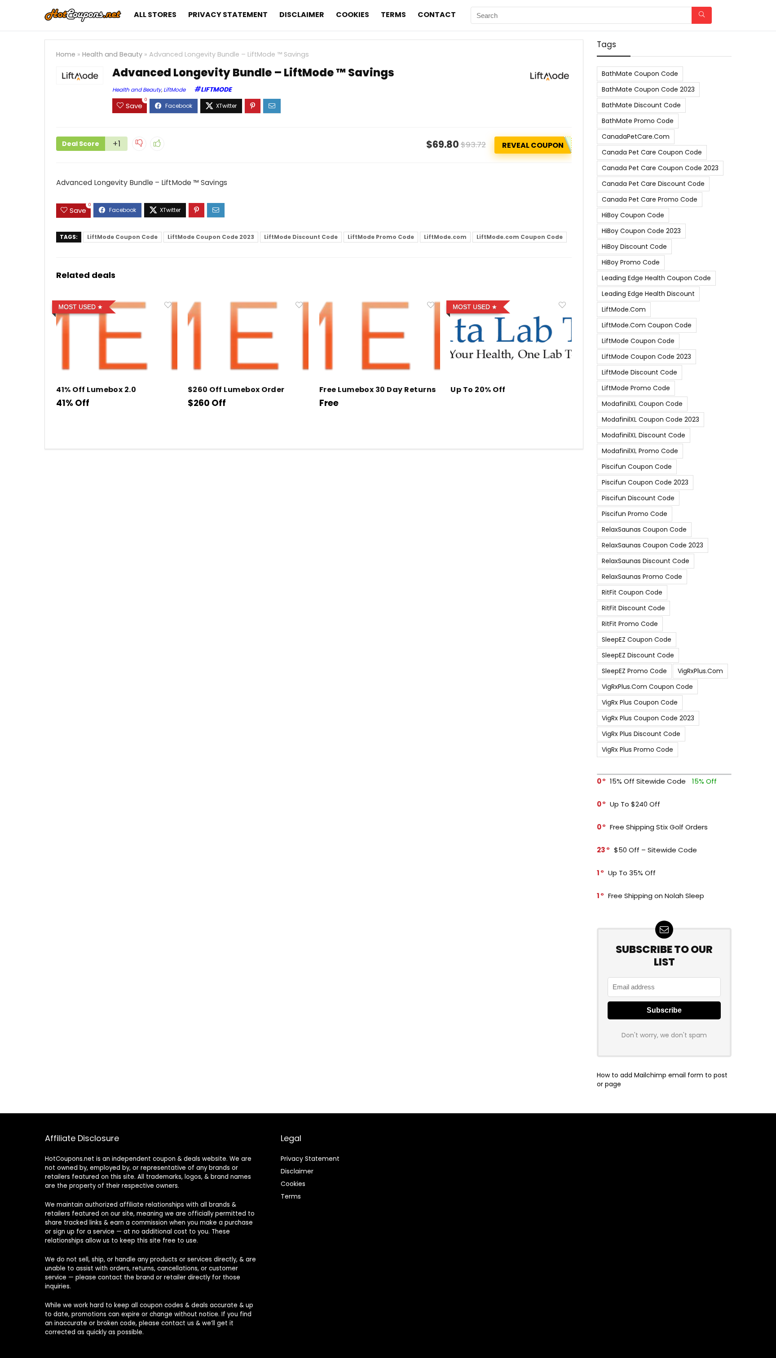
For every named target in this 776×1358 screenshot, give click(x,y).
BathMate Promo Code (638, 120)
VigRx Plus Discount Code (641, 733)
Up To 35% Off (632, 872)
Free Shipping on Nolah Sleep (656, 895)
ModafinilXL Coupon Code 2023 (650, 419)
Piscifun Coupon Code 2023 (645, 482)
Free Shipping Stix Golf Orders (659, 827)
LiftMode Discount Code (301, 237)
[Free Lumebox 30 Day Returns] (379, 303)
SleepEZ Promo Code (634, 670)
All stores (155, 14)
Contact (437, 14)
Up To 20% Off (477, 389)
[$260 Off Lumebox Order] (248, 303)
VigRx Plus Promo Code (637, 749)
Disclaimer (301, 14)
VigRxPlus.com (700, 670)
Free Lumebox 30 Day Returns (377, 389)
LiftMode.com (445, 237)
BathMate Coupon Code (640, 73)
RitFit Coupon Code (632, 592)
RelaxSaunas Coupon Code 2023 (652, 545)
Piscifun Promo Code (634, 513)
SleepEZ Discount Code (638, 655)
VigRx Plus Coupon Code (640, 702)
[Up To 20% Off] (510, 303)
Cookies (352, 14)
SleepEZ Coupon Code (636, 639)
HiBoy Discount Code (634, 246)
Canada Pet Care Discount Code (653, 183)
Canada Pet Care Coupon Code (652, 152)
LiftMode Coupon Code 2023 (211, 237)
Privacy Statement (228, 14)
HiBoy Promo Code (631, 262)
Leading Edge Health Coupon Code (656, 277)
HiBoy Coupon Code (633, 215)
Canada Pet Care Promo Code (649, 199)
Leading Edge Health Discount (648, 293)
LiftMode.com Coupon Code (519, 237)
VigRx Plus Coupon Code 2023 (648, 718)
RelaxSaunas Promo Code (642, 576)
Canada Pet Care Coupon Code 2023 (660, 167)
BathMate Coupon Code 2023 (648, 89)
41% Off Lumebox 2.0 (96, 389)
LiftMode (174, 89)
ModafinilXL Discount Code (643, 435)
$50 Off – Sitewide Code (655, 850)
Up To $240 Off (635, 804)
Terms (393, 14)
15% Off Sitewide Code (648, 781)
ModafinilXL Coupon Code (642, 403)
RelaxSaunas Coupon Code (644, 529)
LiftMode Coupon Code (122, 237)
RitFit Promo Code (630, 623)
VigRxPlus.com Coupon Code (647, 686)
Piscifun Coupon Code (637, 466)
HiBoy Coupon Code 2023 (641, 230)
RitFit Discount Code (633, 608)
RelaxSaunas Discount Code (645, 560)
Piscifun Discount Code (638, 498)
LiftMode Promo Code (381, 237)
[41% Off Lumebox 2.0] (116, 303)
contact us (177, 1323)
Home (65, 54)
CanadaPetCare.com (636, 136)
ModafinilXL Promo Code (640, 450)
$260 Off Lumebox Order (236, 389)
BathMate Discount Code (641, 105)
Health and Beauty (112, 54)
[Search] (702, 15)
